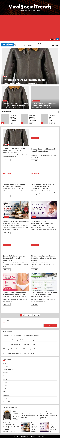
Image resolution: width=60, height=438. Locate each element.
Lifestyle (5, 76)
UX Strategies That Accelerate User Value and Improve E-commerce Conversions (52, 123)
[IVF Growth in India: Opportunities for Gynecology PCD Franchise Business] (44, 210)
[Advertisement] (30, 26)
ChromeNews (34, 436)
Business (7, 217)
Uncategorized (35, 100)
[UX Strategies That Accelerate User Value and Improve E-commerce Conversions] (44, 119)
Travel (5, 398)
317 (34, 315)
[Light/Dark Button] (51, 39)
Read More (6, 160)
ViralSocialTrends (30, 6)
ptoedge (34, 296)
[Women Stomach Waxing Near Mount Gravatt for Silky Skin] (16, 282)
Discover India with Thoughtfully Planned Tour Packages (44, 104)
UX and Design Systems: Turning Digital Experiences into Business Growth (43, 258)
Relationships (6, 392)
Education (6, 373)
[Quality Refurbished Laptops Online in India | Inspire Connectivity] (16, 245)
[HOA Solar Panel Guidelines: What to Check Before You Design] (44, 282)
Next (38, 315)
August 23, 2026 (13, 107)
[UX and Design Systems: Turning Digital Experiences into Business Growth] (44, 245)
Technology (6, 395)
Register (57, 39)
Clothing (5, 366)
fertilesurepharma (36, 227)
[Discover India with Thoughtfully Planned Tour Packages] (45, 97)
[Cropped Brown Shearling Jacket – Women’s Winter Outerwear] (30, 68)
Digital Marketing (8, 369)
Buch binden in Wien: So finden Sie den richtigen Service (16, 222)
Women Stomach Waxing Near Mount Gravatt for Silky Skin (14, 294)
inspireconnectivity (9, 262)
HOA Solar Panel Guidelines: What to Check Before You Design (44, 294)
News (4, 388)
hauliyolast (36, 107)
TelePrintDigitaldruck (9, 225)
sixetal (5, 107)
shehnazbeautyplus (9, 296)
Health (33, 217)
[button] (2, 39)
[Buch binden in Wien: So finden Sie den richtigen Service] (16, 210)
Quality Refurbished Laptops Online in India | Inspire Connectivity (14, 258)
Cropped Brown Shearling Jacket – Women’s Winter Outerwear (25, 81)
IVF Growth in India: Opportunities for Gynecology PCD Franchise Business (42, 223)
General (5, 379)
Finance (5, 376)
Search (6, 320)
